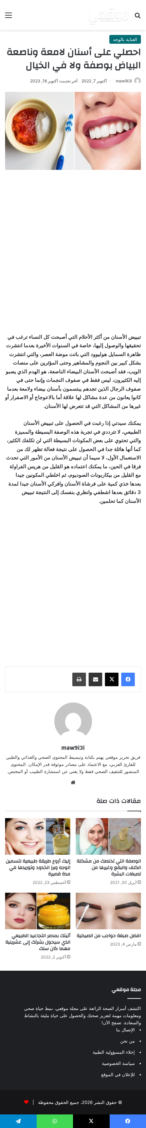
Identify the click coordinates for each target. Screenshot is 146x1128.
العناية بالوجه (125, 39)
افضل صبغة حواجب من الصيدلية (109, 935)
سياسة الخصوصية (118, 1063)
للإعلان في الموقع (118, 1074)
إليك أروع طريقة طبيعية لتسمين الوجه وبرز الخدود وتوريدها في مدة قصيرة (38, 867)
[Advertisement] (73, 249)
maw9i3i (124, 80)
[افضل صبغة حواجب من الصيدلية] (108, 911)
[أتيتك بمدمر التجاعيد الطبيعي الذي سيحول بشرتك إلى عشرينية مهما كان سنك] (37, 911)
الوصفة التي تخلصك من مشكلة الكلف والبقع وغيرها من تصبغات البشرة (109, 867)
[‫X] (111, 679)
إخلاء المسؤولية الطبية (114, 1052)
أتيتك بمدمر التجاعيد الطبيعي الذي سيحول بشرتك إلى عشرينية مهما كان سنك (37, 942)
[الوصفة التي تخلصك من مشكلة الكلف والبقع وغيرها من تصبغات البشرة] (108, 836)
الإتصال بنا (125, 1029)
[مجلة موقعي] (108, 15)
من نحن (127, 1041)
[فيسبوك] (128, 679)
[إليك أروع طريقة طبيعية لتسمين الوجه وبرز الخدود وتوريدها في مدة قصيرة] (37, 836)
